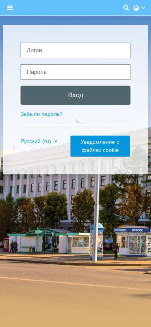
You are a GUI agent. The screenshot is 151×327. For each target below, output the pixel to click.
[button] (126, 8)
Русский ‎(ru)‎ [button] (37, 141)
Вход (75, 95)
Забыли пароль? (42, 114)
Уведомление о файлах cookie (100, 146)
